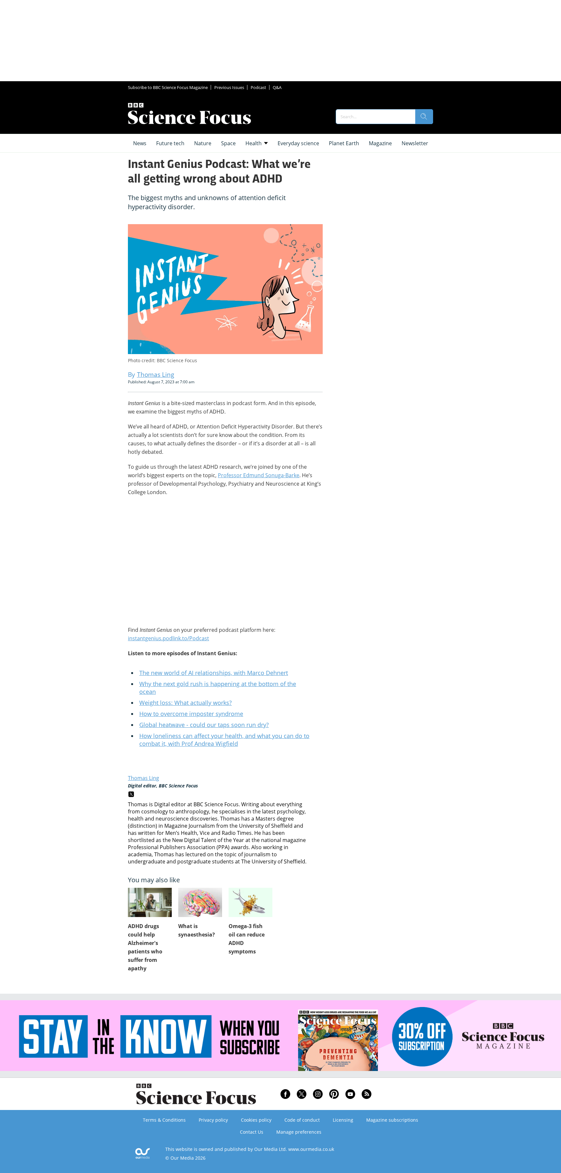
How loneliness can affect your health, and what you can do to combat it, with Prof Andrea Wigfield (224, 739)
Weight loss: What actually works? (185, 703)
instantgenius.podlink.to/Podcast (168, 638)
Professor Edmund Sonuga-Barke (258, 475)
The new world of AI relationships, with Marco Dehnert (213, 673)
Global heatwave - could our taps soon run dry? (204, 725)
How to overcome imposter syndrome (191, 714)
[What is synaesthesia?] (200, 902)
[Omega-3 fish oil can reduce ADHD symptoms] (250, 902)
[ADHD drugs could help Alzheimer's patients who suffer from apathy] (150, 902)
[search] (424, 116)
